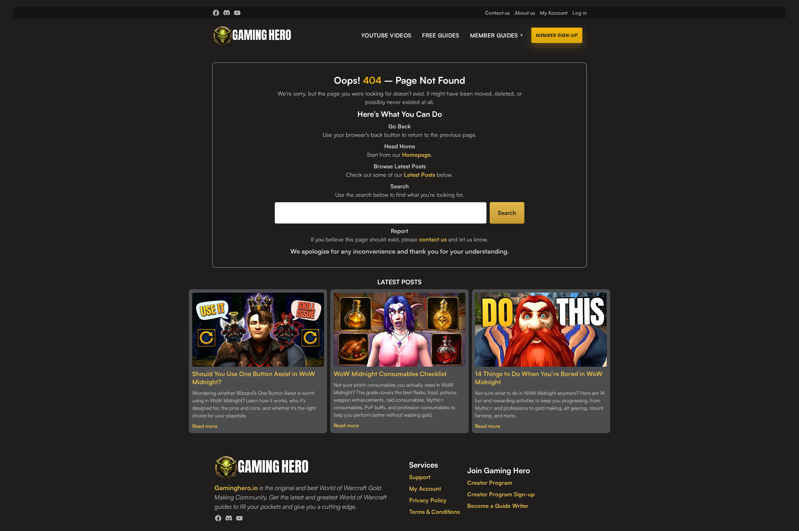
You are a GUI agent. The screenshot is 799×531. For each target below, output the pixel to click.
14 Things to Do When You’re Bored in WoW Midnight (539, 378)
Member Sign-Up (557, 35)
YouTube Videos (386, 35)
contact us (433, 239)
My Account (425, 488)
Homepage (416, 154)
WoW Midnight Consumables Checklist (390, 374)
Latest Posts (419, 174)
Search (507, 212)
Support (419, 477)
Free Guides (440, 35)
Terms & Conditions (434, 511)
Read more (205, 426)
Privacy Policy (428, 500)
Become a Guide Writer (497, 505)
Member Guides (497, 35)
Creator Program (489, 482)
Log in (579, 13)
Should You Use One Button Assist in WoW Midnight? (253, 378)
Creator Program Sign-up (501, 494)
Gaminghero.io (236, 488)
